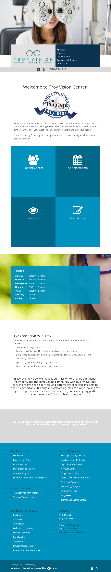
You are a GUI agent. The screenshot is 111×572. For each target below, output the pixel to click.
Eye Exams (18, 455)
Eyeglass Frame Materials (73, 460)
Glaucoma (18, 541)
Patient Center (63, 56)
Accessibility (30, 565)
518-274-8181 (59, 69)
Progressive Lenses (70, 473)
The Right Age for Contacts (26, 492)
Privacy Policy (16, 565)
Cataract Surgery (21, 473)
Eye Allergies (19, 537)
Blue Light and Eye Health (73, 455)
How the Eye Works (22, 460)
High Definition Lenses (71, 464)
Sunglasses (66, 495)
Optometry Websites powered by (28, 568)
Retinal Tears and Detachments (28, 550)
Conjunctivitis (19, 523)
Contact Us (62, 63)
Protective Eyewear (70, 482)
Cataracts (17, 519)
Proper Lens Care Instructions (75, 477)
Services (61, 53)
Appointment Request (67, 60)
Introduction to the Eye (24, 468)
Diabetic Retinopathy (23, 528)
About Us (61, 49)
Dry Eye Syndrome (21, 532)
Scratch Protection (69, 491)
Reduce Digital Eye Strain (72, 486)
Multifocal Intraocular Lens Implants (30, 477)
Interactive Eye (20, 464)
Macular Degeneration (23, 546)
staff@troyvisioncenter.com (72, 532)
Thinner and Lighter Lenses (73, 499)
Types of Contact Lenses (25, 497)
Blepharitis (18, 515)
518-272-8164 (69, 528)
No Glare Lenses (68, 468)
